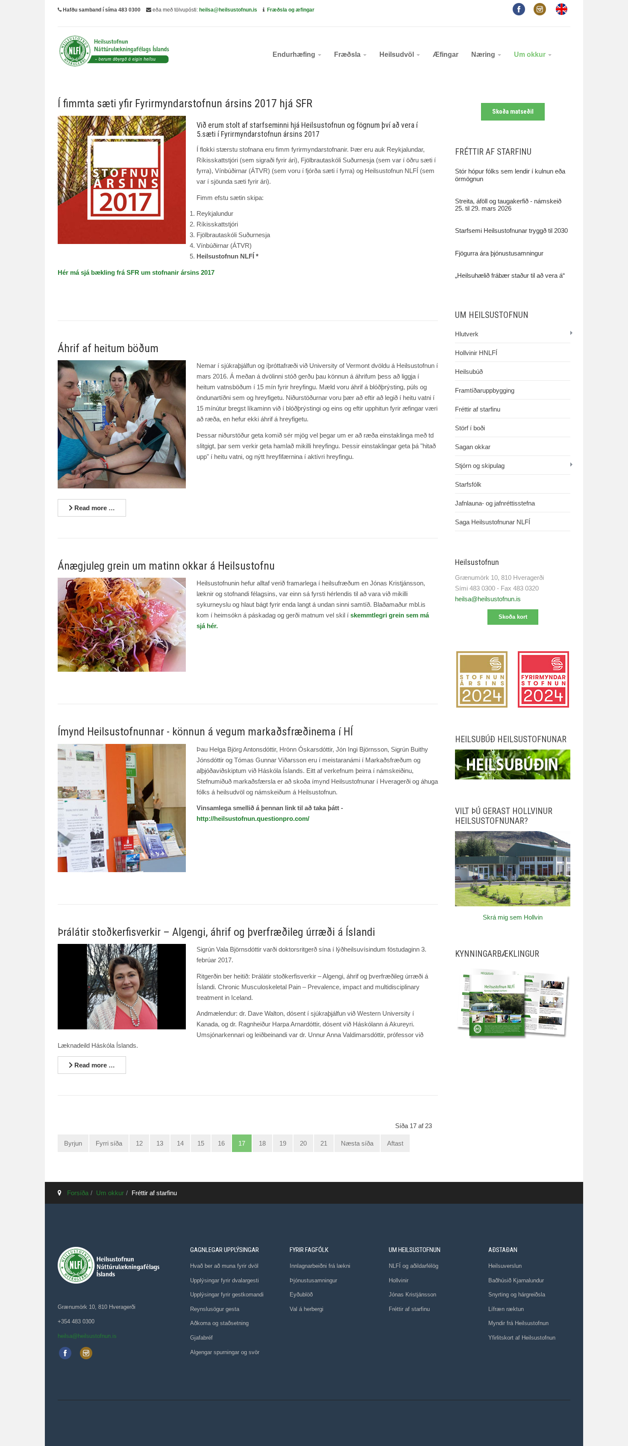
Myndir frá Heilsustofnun (518, 1323)
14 (180, 1143)
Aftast (395, 1143)
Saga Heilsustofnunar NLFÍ (492, 522)
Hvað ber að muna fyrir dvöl (224, 1266)
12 (139, 1143)
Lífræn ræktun (506, 1309)
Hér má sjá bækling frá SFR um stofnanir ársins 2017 (136, 272)
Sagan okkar (472, 446)
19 (282, 1143)
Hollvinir (398, 1280)
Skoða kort (513, 617)
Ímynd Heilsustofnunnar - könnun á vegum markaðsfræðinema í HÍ (205, 731)
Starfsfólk (468, 484)
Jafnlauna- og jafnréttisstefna (495, 503)
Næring (484, 54)
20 (303, 1143)
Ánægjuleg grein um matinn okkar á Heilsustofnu (166, 565)
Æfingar (445, 54)
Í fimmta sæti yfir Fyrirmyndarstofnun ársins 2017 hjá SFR (185, 103)
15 (200, 1143)
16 (221, 1143)
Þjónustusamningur (313, 1280)
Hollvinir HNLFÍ (476, 352)
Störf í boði (470, 428)
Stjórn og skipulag (480, 465)
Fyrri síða (109, 1143)
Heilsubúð (469, 371)
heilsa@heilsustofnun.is (228, 10)
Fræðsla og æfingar (290, 10)
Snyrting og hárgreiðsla (516, 1294)
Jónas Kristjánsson (412, 1294)
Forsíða (77, 1192)
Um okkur (530, 54)
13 (159, 1143)
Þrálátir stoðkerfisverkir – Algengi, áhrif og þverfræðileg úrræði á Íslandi (216, 932)
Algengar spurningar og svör (224, 1352)
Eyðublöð (301, 1294)
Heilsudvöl (397, 54)
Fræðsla (348, 54)
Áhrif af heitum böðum (108, 348)
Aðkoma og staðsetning (219, 1323)
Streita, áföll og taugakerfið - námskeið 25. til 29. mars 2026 (508, 204)
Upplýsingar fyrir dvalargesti (224, 1280)
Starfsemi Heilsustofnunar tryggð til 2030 (511, 230)
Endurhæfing (295, 54)
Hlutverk (466, 334)
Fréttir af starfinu (477, 409)
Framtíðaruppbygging (484, 390)
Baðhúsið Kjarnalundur (516, 1280)
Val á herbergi (306, 1309)
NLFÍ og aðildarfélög (413, 1266)
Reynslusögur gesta (214, 1309)
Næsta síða (357, 1143)
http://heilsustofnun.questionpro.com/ (253, 818)
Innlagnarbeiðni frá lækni (320, 1266)
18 (262, 1143)
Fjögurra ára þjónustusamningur (499, 253)
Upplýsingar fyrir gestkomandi (227, 1294)
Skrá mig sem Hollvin (513, 917)
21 (323, 1143)
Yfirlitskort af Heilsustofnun (521, 1337)
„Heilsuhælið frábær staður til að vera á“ (510, 275)
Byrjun (73, 1143)
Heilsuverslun (505, 1266)
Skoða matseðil (513, 111)
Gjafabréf (201, 1337)
